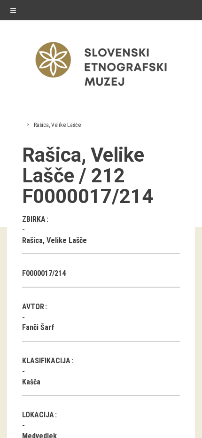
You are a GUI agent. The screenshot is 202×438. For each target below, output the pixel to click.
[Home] (101, 88)
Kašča (31, 381)
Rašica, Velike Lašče (57, 125)
